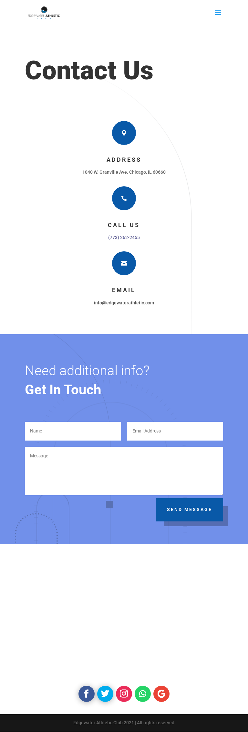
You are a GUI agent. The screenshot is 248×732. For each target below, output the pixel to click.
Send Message (189, 509)
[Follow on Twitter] (105, 694)
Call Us (124, 225)
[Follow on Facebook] (86, 694)
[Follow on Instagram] (124, 694)
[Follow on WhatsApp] (143, 694)
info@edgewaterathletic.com (124, 302)
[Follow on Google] (161, 694)
